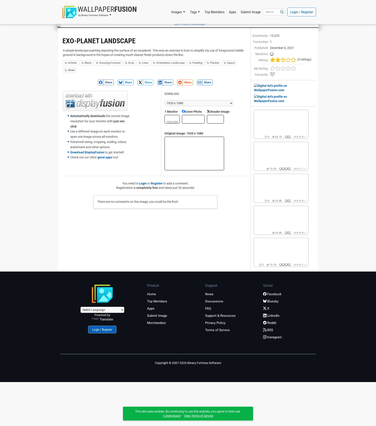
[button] (99, 12)
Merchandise (156, 323)
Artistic (72, 62)
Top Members (215, 12)
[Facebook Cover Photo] (193, 119)
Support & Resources (220, 316)
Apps (232, 12)
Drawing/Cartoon (110, 62)
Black (88, 62)
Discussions (214, 301)
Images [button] (176, 12)
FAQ (208, 308)
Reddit (271, 323)
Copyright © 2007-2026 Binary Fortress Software (188, 363)
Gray (131, 62)
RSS (270, 330)
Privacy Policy (215, 323)
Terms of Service (217, 330)
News (209, 294)
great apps (104, 157)
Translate (106, 319)
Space (231, 62)
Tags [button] (193, 12)
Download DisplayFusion (87, 152)
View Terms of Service (198, 416)
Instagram (274, 337)
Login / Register (301, 12)
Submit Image (251, 12)
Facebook (274, 294)
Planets (214, 62)
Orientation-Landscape (170, 62)
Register (157, 183)
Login (143, 183)
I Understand (171, 416)
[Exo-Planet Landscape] (188, 24)
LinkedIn (273, 316)
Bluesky (273, 301)
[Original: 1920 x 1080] (194, 153)
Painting (197, 62)
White (71, 70)
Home (151, 294)
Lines (145, 62)
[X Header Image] (215, 119)
